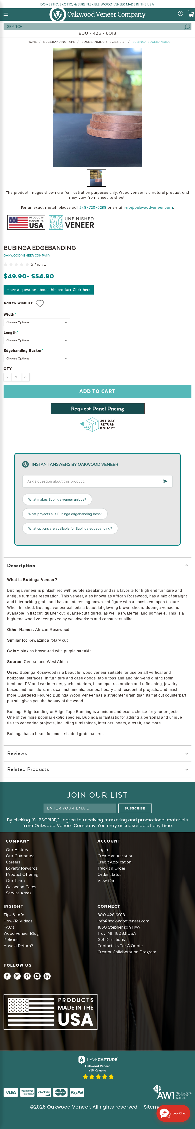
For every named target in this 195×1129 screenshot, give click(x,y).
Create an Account (115, 855)
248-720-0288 (93, 207)
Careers (13, 862)
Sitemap (154, 1107)
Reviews (17, 753)
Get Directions (111, 939)
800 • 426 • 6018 (97, 33)
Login (103, 849)
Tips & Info (14, 914)
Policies (11, 939)
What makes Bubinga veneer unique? (57, 499)
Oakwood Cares (21, 886)
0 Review (38, 265)
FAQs (9, 927)
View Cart (107, 880)
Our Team (15, 880)
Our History (17, 849)
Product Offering (22, 874)
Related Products (28, 769)
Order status (110, 874)
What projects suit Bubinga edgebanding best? (65, 514)
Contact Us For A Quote (120, 945)
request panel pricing (97, 409)
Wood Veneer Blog (21, 933)
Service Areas (18, 893)
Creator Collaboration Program (127, 952)
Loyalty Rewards (22, 868)
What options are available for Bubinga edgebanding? (70, 528)
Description (21, 565)
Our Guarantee (20, 855)
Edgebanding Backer (24, 350)
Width (10, 314)
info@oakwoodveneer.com (148, 207)
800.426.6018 (111, 914)
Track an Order (112, 868)
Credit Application (115, 862)
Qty (8, 368)
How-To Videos (18, 921)
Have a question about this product (49, 289)
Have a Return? (18, 945)
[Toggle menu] (6, 13)
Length (11, 332)
